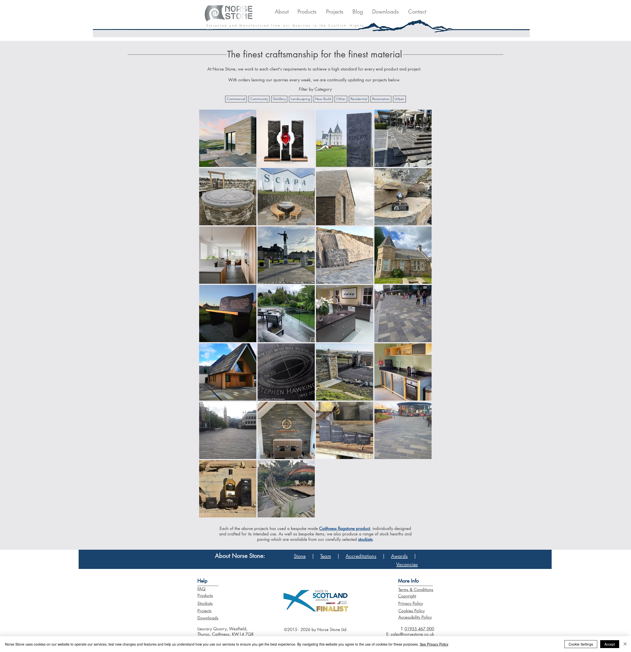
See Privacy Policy (434, 644)
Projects (204, 611)
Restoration (381, 99)
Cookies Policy (411, 611)
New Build (323, 99)
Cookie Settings (581, 644)
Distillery (279, 99)
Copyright (407, 596)
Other (341, 99)
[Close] (625, 644)
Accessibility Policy (415, 617)
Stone (300, 556)
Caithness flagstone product (344, 528)
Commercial (236, 99)
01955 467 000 (419, 629)
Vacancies (407, 564)
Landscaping (300, 99)
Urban (399, 99)
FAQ (201, 589)
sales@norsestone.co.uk (412, 634)
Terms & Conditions (415, 589)
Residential (359, 99)
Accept (609, 644)
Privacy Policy (410, 603)
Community (259, 99)
